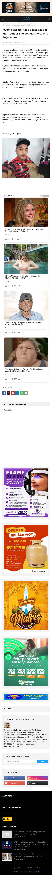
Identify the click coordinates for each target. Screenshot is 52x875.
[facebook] (14, 778)
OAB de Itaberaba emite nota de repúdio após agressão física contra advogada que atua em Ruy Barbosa (31, 844)
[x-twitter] (37, 783)
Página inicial (6, 23)
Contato (37, 868)
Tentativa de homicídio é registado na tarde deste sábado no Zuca (29, 833)
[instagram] (37, 778)
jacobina (16, 23)
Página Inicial (17, 868)
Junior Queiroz (9, 42)
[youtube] (14, 783)
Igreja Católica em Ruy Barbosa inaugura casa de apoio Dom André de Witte (30, 855)
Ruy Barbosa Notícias (32, 872)
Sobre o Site (28, 868)
